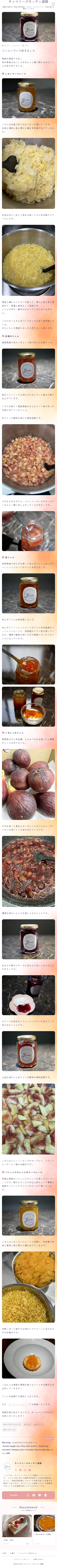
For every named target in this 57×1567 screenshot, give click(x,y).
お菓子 (26, 45)
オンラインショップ (19, 1404)
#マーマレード (9, 1429)
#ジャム (27, 1424)
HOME (4, 1553)
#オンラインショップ (12, 1424)
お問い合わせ (38, 1559)
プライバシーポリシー (22, 1559)
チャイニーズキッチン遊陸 (28, 1)
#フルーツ (38, 1424)
